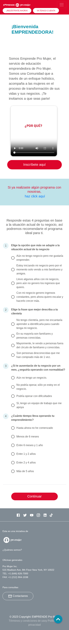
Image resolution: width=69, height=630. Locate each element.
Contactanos (20, 595)
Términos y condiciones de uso (27, 620)
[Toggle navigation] (61, 4)
